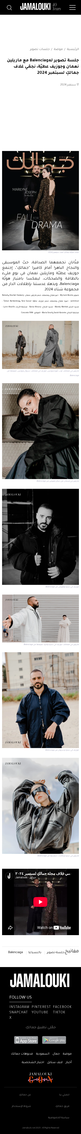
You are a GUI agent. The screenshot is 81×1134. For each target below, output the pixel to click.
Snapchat (18, 1013)
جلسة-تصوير (55, 952)
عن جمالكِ (25, 1095)
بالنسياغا (34, 952)
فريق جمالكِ (62, 1106)
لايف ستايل (55, 1062)
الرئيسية (73, 49)
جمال (56, 1054)
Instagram (19, 1007)
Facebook (62, 1007)
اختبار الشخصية (33, 1062)
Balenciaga (15, 952)
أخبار (69, 1062)
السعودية (42, 1054)
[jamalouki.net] (40, 6)
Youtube (40, 1013)
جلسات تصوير (40, 49)
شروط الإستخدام (21, 1106)
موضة (58, 49)
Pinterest (41, 1007)
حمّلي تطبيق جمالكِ (41, 1027)
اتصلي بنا (64, 1095)
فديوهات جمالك (22, 1054)
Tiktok (59, 1013)
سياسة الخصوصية (58, 1118)
